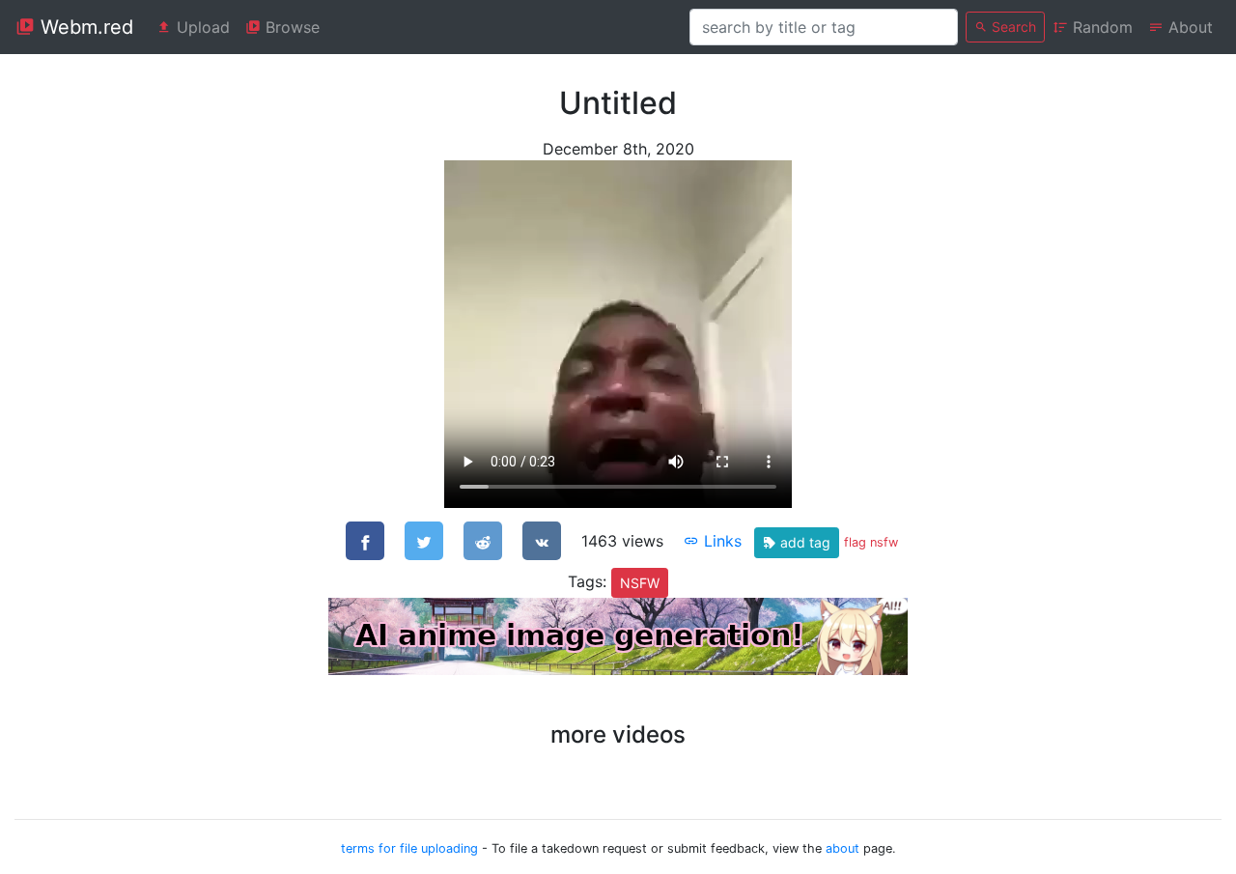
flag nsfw (871, 542)
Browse (290, 27)
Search (1012, 26)
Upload (201, 27)
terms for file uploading (409, 848)
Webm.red (84, 27)
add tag (803, 542)
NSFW (640, 583)
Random (1100, 27)
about (842, 848)
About (1188, 27)
